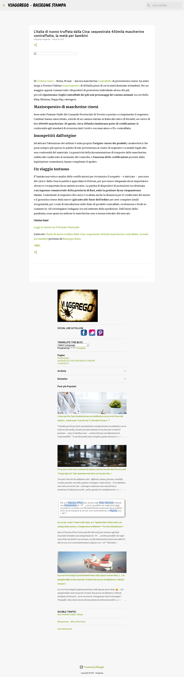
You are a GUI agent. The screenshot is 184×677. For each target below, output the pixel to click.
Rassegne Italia (71, 238)
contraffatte (105, 81)
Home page (63, 358)
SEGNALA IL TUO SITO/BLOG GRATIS (76, 360)
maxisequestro (71, 85)
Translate (81, 348)
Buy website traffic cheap (70, 614)
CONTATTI (62, 363)
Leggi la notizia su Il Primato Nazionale (56, 227)
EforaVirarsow (64, 629)
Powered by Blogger (93, 667)
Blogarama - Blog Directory (71, 621)
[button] (35, 45)
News (37, 245)
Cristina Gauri (45, 81)
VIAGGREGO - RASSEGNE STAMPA (37, 5)
